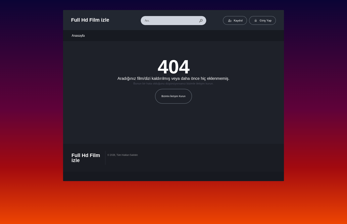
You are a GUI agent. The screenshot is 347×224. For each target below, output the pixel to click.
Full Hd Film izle (90, 20)
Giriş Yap (265, 20)
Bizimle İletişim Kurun (173, 96)
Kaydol (238, 20)
